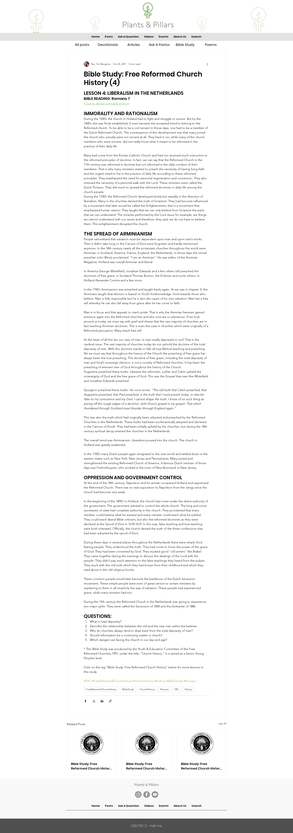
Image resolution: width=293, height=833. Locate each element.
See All (222, 723)
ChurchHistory (147, 689)
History (188, 689)
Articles (133, 44)
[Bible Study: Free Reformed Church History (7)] (201, 744)
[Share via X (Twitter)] (93, 701)
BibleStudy (128, 689)
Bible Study (185, 44)
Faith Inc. (146, 826)
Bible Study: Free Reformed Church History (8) (146, 766)
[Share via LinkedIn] (102, 701)
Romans (164, 689)
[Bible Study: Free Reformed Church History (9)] (91, 744)
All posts (82, 44)
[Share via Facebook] (85, 701)
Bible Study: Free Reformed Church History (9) (91, 766)
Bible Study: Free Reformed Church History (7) (201, 766)
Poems (211, 44)
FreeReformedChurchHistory (101, 689)
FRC (176, 689)
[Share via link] (110, 701)
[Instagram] (138, 794)
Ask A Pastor (159, 44)
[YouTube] (155, 794)
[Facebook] (146, 794)
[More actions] (207, 64)
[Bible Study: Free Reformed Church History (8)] (146, 744)
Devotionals (108, 44)
